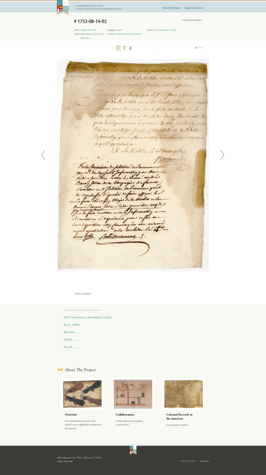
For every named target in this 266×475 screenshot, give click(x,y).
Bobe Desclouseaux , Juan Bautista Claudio (88, 317)
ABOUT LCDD (188, 461)
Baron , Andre (71, 324)
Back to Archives (83, 294)
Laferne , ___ (71, 339)
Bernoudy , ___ (72, 332)
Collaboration (125, 414)
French (119, 30)
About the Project (171, 8)
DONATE (204, 461)
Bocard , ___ (71, 346)
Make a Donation (194, 8)
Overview (71, 414)
